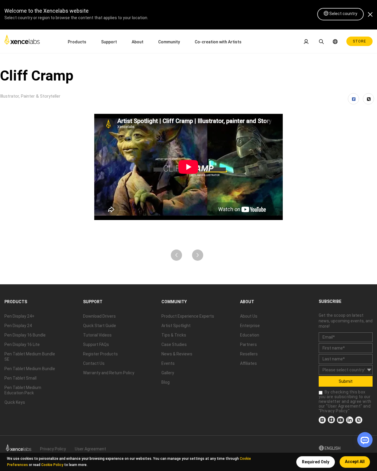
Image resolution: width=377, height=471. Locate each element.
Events (168, 363)
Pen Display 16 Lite (22, 344)
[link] (22, 41)
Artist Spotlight (176, 325)
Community (169, 42)
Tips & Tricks (173, 335)
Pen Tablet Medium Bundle (29, 368)
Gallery (167, 372)
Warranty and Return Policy (108, 372)
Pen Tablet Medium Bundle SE (29, 357)
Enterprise (250, 325)
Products (77, 42)
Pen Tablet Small (20, 378)
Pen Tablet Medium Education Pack (22, 390)
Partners (248, 344)
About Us (248, 316)
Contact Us (94, 363)
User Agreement (344, 406)
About (137, 42)
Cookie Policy (52, 465)
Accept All (355, 461)
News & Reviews (176, 354)
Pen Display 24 (18, 325)
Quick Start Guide (99, 325)
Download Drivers (99, 316)
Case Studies (174, 344)
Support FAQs (96, 344)
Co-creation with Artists (218, 42)
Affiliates (248, 363)
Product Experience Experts (187, 316)
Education (249, 335)
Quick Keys (14, 402)
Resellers (249, 354)
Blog (165, 382)
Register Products (100, 354)
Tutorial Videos (97, 335)
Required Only (315, 461)
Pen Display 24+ (19, 316)
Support (109, 42)
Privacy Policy (334, 410)
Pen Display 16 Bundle (25, 335)
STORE (359, 41)
